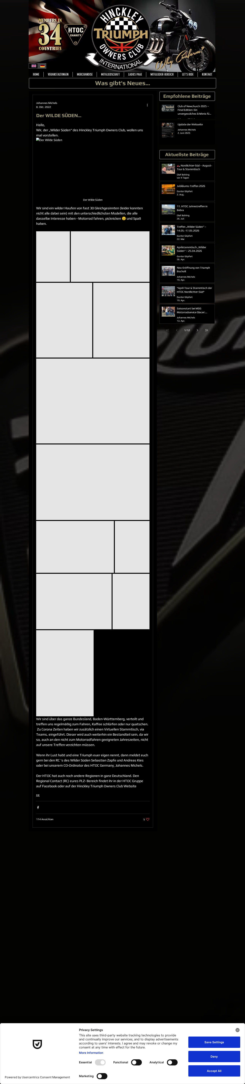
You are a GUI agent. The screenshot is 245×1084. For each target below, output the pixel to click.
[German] (41, 66)
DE (38, 795)
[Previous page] (176, 330)
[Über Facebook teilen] (38, 807)
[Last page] (206, 330)
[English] (33, 66)
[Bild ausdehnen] (53, 256)
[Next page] (197, 330)
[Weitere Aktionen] (147, 105)
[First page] (167, 330)
